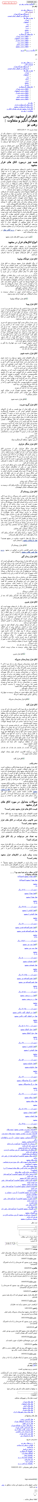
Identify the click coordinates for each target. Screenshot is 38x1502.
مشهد (27, 30)
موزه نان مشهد (32, 1196)
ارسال (34, 1247)
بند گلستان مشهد (31, 1213)
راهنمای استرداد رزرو (25, 1457)
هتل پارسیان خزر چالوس (24, 1431)
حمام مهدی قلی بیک (30, 1166)
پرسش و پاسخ (28, 1449)
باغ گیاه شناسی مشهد (29, 1142)
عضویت (34, 1395)
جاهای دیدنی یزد (23, 42)
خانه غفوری (33, 1203)
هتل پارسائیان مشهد (30, 540)
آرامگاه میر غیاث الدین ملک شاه (26, 1172)
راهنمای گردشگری (26, 1451)
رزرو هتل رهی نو (27, 10)
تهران (27, 20)
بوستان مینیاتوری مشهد (29, 1219)
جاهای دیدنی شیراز (22, 40)
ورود (22, 50)
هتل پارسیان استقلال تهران (23, 1421)
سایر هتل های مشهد (9, 3)
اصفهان (26, 22)
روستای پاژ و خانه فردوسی (27, 1148)
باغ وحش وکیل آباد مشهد (28, 1178)
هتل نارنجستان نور (26, 1436)
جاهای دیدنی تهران (22, 36)
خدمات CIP (29, 12)
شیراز (27, 32)
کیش (27, 26)
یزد (28, 24)
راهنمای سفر (28, 1455)
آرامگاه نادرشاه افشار (29, 1154)
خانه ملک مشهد (31, 1160)
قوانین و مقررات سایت (25, 1445)
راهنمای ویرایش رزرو (25, 1463)
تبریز (27, 28)
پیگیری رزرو (30, 50)
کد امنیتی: (33, 1241)
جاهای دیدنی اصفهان (21, 38)
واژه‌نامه (30, 1447)
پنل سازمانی (28, 1459)
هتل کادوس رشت (26, 1419)
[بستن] (36, 59)
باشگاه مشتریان (27, 1453)
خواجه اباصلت (32, 1190)
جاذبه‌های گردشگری (26, 34)
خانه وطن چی (32, 1207)
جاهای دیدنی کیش (22, 44)
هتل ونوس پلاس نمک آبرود (24, 1429)
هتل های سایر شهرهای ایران (23, 1412)
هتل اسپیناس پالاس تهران (24, 1427)
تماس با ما (29, 1461)
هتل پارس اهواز (27, 1423)
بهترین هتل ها (28, 18)
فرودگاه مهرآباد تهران (21, 14)
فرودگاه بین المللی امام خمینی (18, 16)
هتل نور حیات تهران (26, 1434)
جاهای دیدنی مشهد (22, 46)
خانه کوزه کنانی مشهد (29, 1184)
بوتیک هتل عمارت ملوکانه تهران (22, 1425)
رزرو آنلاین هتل (8, 230)
